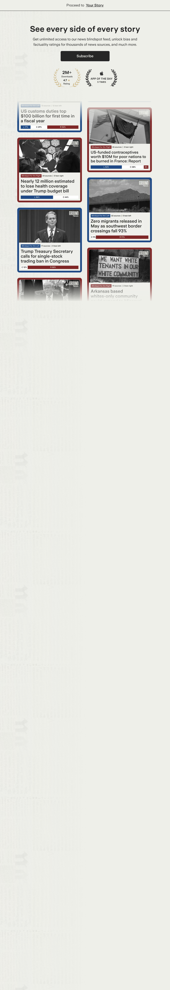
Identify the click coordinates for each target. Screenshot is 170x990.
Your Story (95, 5)
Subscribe (85, 56)
